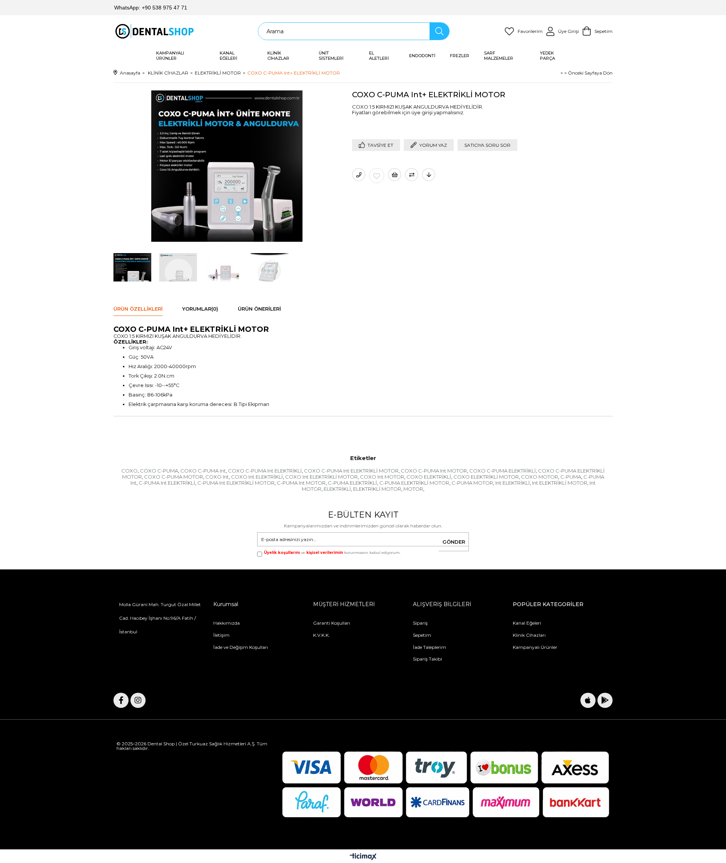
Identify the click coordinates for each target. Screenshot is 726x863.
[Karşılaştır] (411, 174)
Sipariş (420, 623)
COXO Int (217, 477)
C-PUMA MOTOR (472, 483)
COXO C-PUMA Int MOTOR (434, 471)
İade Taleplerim (429, 647)
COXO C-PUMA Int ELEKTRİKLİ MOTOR (351, 471)
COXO (129, 471)
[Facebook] (121, 700)
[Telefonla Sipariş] (358, 174)
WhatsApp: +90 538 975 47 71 (150, 8)
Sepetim (422, 635)
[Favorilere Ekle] (376, 175)
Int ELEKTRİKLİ (512, 483)
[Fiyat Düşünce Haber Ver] (428, 174)
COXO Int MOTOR (382, 477)
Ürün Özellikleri (138, 309)
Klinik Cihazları (529, 635)
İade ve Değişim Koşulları (240, 647)
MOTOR (413, 489)
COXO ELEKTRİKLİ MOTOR (486, 477)
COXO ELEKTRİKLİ (428, 477)
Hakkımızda (226, 623)
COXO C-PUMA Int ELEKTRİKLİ (265, 471)
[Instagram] (138, 700)
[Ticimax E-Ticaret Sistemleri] (363, 857)
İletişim (221, 635)
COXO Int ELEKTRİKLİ (257, 477)
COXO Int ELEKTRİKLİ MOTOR (321, 477)
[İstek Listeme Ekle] (394, 174)
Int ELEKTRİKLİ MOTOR (559, 483)
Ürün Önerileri (259, 309)
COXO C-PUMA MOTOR (173, 477)
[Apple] (588, 700)
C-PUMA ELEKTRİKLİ (352, 483)
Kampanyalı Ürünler (535, 647)
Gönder (453, 542)
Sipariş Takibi (427, 659)
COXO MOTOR (539, 477)
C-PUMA (570, 477)
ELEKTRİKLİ (337, 489)
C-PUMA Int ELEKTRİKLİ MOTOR (236, 483)
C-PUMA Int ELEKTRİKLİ (167, 483)
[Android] (605, 700)
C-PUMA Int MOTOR (301, 483)
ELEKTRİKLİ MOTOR (377, 489)
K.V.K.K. (321, 635)
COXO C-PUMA (159, 471)
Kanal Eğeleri (527, 623)
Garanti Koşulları (331, 623)
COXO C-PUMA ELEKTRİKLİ (502, 471)
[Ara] (439, 31)
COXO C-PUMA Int (203, 471)
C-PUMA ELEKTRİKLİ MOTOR (414, 483)
